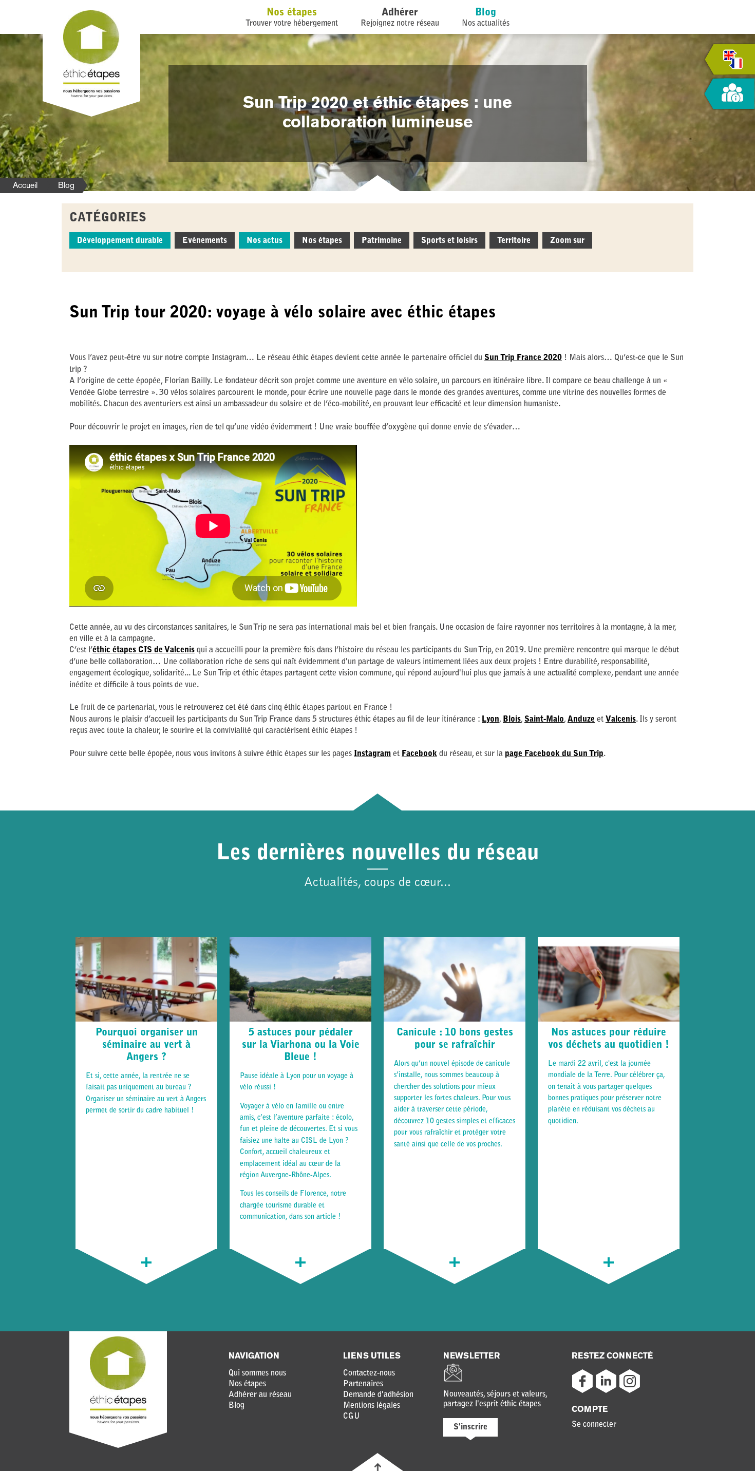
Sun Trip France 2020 (523, 358)
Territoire (514, 241)
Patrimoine (382, 241)
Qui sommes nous (257, 1373)
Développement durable (120, 241)
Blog (485, 13)
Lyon (490, 719)
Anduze (581, 719)
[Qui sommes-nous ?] (729, 94)
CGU (351, 1416)
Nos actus (264, 241)
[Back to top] (377, 1467)
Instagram (372, 754)
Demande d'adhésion (378, 1395)
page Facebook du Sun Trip (554, 754)
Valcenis (621, 719)
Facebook (419, 754)
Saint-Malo (544, 719)
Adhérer (400, 13)
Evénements (204, 241)
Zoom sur (567, 241)
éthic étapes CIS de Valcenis (143, 650)
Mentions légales (371, 1406)
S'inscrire (470, 1427)
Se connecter (594, 1425)
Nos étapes (292, 13)
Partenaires (363, 1384)
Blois (512, 719)
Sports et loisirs (449, 241)
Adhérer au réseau (260, 1395)
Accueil (25, 185)
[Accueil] (91, 96)
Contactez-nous (369, 1373)
